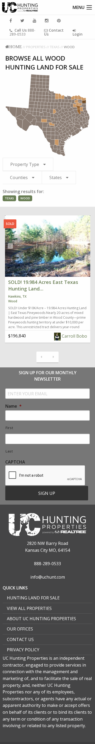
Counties (19, 177)
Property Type (24, 164)
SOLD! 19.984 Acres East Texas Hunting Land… (43, 285)
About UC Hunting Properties (41, 619)
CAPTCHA (15, 462)
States (55, 177)
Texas (55, 47)
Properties (36, 47)
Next (85, 246)
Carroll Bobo (74, 336)
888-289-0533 (22, 32)
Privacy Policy (23, 650)
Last (9, 451)
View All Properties (29, 608)
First (9, 427)
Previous (10, 246)
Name (13, 406)
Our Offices (20, 629)
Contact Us (20, 639)
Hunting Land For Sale (33, 598)
